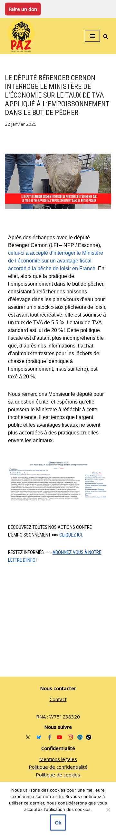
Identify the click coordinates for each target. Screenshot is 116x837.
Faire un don (23, 9)
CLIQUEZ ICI (70, 535)
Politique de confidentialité (58, 767)
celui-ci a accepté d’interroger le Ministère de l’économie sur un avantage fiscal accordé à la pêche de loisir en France (55, 260)
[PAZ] (22, 36)
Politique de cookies (58, 774)
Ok (58, 822)
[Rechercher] (105, 36)
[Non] (108, 809)
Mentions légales (58, 759)
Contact (58, 699)
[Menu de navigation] (92, 36)
